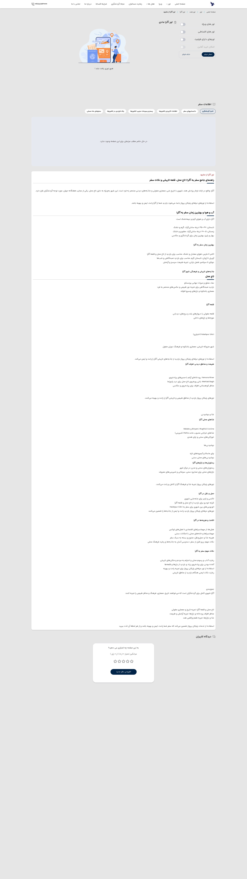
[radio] (215, 110)
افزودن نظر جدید (123, 671)
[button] (208, 54)
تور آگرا (182, 12)
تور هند (192, 12)
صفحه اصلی (211, 12)
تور (201, 12)
